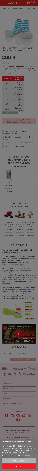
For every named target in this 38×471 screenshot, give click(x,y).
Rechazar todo (19, 461)
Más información (8, 455)
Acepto (19, 467)
